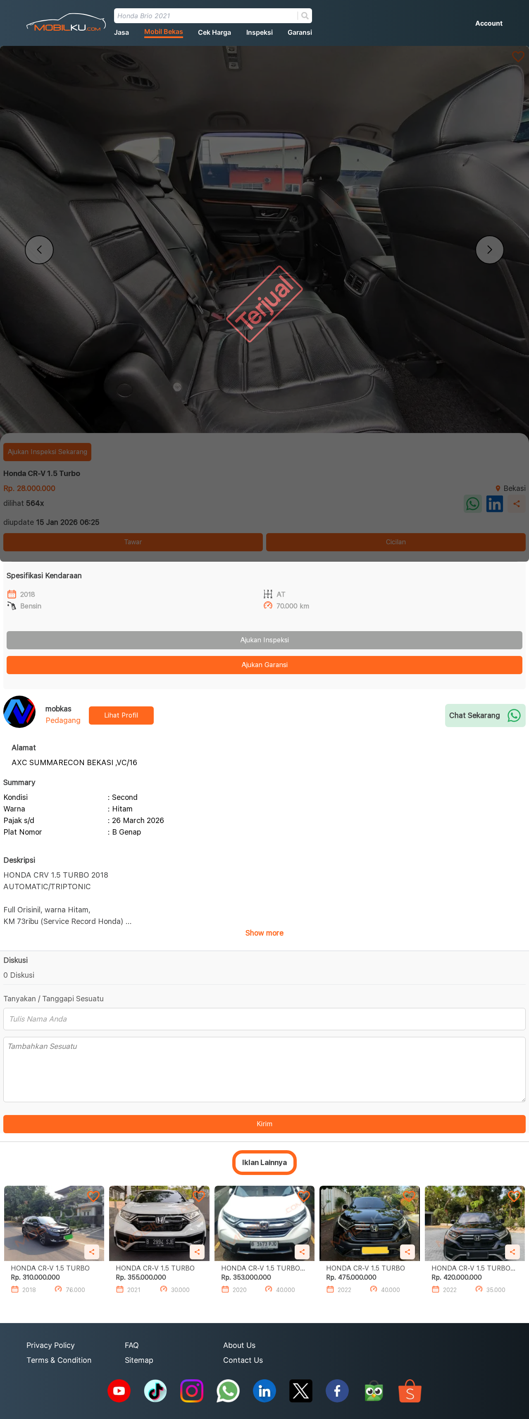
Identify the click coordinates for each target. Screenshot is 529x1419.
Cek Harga (214, 32)
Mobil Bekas (163, 31)
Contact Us (243, 1360)
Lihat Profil (121, 715)
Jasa (121, 32)
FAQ (132, 1345)
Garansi (300, 32)
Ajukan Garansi (264, 665)
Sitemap (139, 1360)
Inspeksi (259, 32)
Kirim (264, 1124)
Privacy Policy (50, 1345)
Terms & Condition (59, 1360)
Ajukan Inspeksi (264, 640)
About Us (239, 1345)
